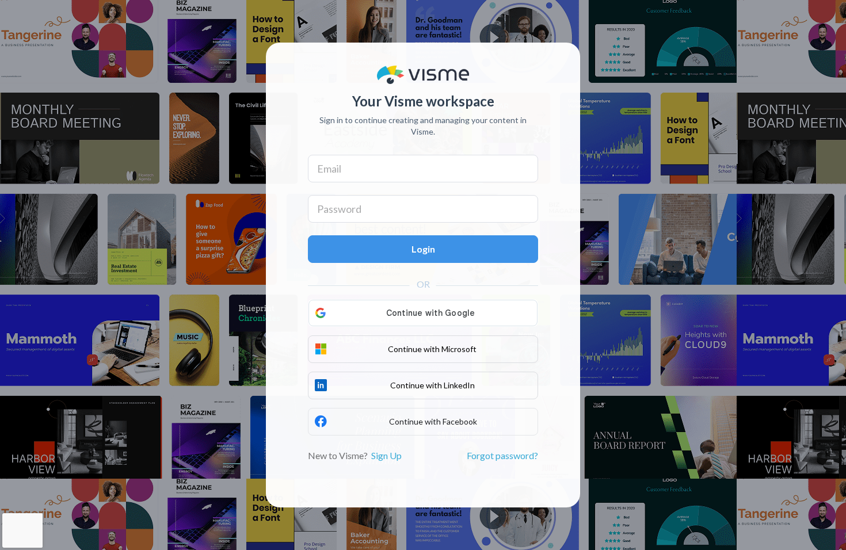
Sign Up (386, 455)
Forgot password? (502, 455)
